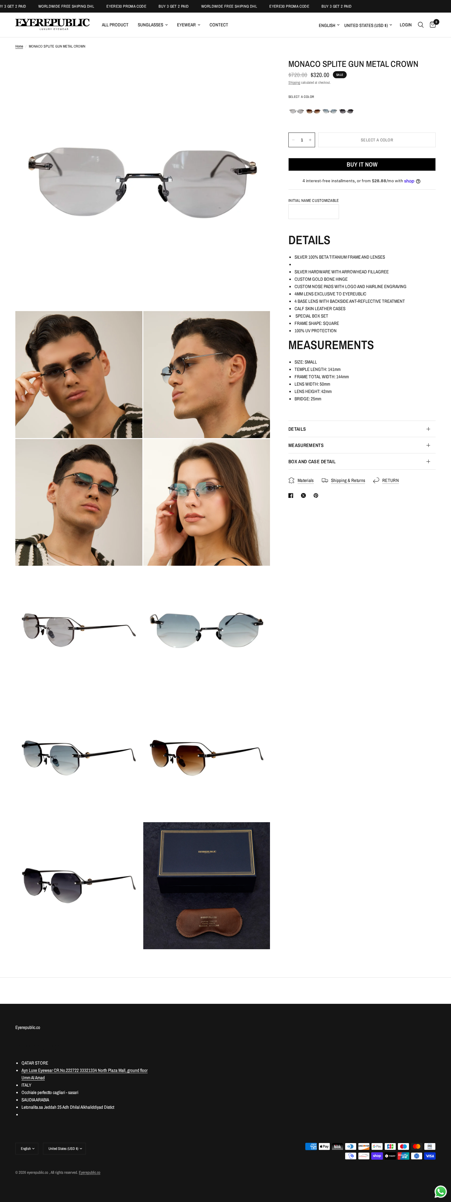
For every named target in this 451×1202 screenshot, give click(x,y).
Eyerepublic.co (89, 1172)
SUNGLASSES (150, 24)
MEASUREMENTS (306, 445)
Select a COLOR (301, 96)
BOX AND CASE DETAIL (312, 461)
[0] (431, 25)
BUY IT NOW (362, 164)
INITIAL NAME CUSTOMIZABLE (313, 200)
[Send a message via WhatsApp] (441, 1192)
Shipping (294, 82)
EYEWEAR (186, 24)
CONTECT (219, 24)
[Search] (421, 25)
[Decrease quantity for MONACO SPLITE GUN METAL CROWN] (293, 140)
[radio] (296, 111)
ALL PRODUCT (115, 24)
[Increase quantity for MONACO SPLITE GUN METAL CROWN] (310, 140)
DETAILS (297, 429)
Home (19, 46)
